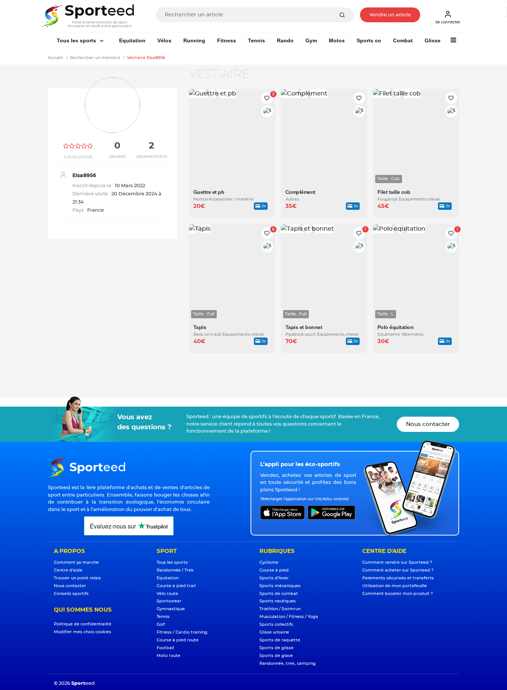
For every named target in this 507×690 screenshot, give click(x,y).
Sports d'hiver (274, 578)
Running (194, 40)
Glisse (433, 40)
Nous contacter (428, 424)
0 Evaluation (78, 157)
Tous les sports (77, 40)
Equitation (132, 40)
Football (165, 648)
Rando (285, 40)
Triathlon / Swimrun (280, 609)
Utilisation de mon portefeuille (394, 586)
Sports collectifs (276, 624)
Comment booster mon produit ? (397, 594)
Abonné (117, 157)
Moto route (168, 656)
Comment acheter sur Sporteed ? (398, 570)
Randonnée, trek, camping (287, 663)
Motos (337, 40)
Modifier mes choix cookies (82, 632)
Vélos (164, 40)
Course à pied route (178, 640)
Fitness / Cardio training (182, 632)
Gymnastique (171, 609)
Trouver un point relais (77, 578)
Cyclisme (268, 562)
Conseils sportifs (71, 594)
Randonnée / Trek (175, 570)
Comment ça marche (76, 562)
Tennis (256, 40)
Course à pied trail (176, 586)
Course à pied (274, 570)
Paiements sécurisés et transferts (398, 578)
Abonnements (151, 157)
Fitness (226, 40)
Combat (403, 40)
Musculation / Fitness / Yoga (288, 617)
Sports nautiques (277, 601)
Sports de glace (276, 656)
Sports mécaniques (280, 586)
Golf (161, 624)
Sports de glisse (276, 648)
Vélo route (167, 594)
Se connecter (447, 22)
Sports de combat (278, 594)
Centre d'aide (68, 570)
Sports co (369, 40)
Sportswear (169, 601)
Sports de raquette (279, 640)
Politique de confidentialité (82, 624)
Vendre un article (390, 15)
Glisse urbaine (274, 632)
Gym (311, 40)
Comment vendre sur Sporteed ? (397, 562)
